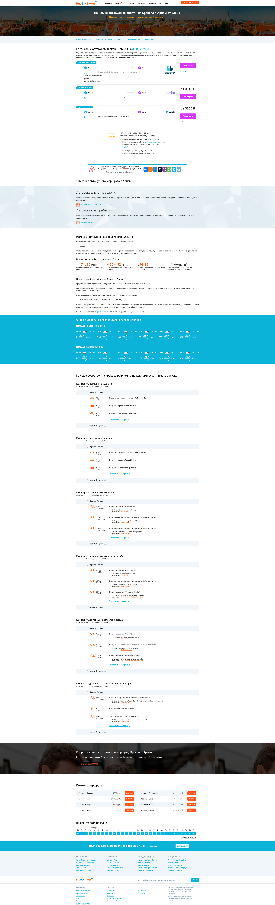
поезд (151, 142)
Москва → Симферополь (85, 862)
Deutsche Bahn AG (126, 522)
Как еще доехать (135, 40)
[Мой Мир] (155, 169)
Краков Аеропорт (105, 205)
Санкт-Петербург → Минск (147, 868)
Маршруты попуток (82, 893)
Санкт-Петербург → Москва (86, 860)
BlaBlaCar (126, 147)
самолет (157, 142)
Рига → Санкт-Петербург (177, 860)
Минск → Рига (112, 860)
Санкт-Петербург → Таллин (147, 860)
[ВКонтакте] (146, 169)
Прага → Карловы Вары (115, 868)
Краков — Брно (147, 799)
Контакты (141, 3)
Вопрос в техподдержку (190, 2)
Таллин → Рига (112, 865)
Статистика (119, 40)
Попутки (118, 3)
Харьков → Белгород (145, 870)
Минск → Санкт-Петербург (177, 868)
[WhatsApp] (169, 169)
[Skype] (174, 169)
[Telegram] (179, 169)
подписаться (182, 846)
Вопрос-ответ (150, 40)
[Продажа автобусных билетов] (86, 3)
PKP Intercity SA (126, 511)
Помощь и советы (155, 3)
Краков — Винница (148, 810)
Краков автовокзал (89, 205)
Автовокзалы (129, 3)
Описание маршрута (104, 40)
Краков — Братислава (149, 793)
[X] (160, 169)
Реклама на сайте (112, 901)
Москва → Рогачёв (144, 862)
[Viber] (164, 169)
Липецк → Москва (83, 865)
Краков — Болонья (85, 793)
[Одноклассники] (150, 169)
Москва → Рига (143, 865)
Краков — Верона (85, 810)
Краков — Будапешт (86, 805)
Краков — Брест (84, 799)
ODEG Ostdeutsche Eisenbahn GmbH (132, 597)
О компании (110, 890)
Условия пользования (114, 898)
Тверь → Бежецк (82, 868)
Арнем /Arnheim (87, 222)
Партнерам (110, 896)
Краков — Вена (147, 805)
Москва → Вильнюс (175, 870)
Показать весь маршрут (119, 419)
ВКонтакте (143, 890)
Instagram (143, 893)
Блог (166, 3)
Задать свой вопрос (89, 764)
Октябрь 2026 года (188, 837)
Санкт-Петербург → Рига (177, 865)
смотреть (129, 793)
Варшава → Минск (113, 870)
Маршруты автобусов (83, 890)
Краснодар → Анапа (83, 870)
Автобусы (108, 3)
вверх (195, 879)
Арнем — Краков (103, 312)
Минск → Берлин (113, 862)
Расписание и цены (84, 40)
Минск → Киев (173, 862)
